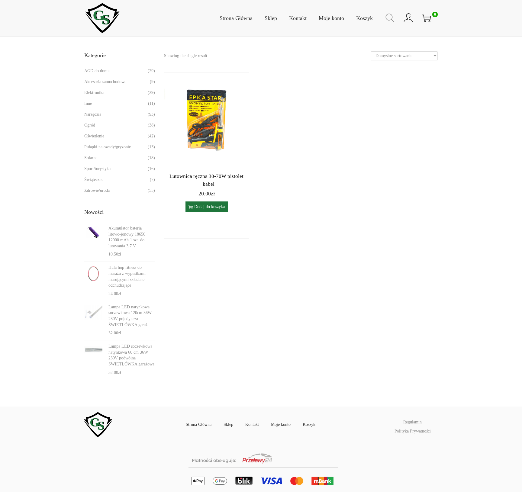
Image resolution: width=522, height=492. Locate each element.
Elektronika (94, 92)
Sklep (228, 424)
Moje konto (281, 424)
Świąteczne (93, 179)
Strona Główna (198, 424)
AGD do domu (97, 71)
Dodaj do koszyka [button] (209, 206)
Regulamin (412, 422)
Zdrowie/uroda (97, 190)
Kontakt (252, 424)
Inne (88, 103)
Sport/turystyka (97, 168)
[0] (426, 18)
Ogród (89, 125)
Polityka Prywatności (413, 431)
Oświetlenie (94, 136)
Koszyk (309, 424)
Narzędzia (92, 114)
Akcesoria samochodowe (105, 81)
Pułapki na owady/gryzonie (107, 147)
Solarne (90, 158)
